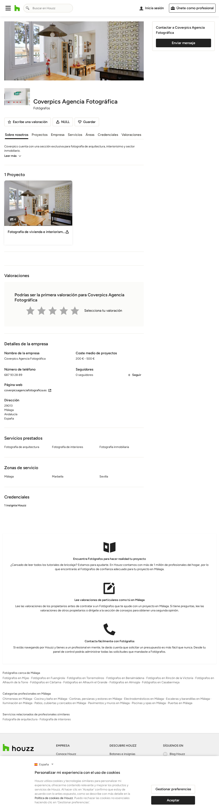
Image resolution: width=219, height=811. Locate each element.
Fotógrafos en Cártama (45, 682)
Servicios (75, 135)
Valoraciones (131, 135)
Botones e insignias (122, 754)
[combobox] (48, 8)
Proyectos (39, 135)
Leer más (10, 156)
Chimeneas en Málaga (17, 699)
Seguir (136, 375)
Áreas (90, 135)
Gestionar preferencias (173, 789)
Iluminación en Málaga (17, 703)
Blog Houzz (177, 754)
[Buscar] (27, 8)
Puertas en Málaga (180, 703)
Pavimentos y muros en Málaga (109, 703)
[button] (8, 8)
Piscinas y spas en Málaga (149, 703)
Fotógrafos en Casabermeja (160, 682)
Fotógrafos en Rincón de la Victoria (169, 678)
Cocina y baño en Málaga (50, 699)
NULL (65, 122)
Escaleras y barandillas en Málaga (188, 699)
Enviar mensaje (183, 43)
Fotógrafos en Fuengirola (48, 678)
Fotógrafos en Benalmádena (125, 678)
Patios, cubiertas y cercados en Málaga (60, 703)
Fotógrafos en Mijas (16, 678)
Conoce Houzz (66, 754)
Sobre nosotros (16, 135)
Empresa (57, 135)
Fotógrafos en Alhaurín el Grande (85, 682)
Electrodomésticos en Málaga (144, 699)
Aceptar (173, 800)
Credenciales (108, 135)
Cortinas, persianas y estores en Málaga (95, 699)
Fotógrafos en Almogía (125, 682)
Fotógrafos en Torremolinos (85, 678)
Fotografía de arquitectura (20, 719)
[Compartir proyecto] (67, 232)
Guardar (89, 122)
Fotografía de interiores (55, 719)
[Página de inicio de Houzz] (17, 8)
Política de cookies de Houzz (54, 798)
